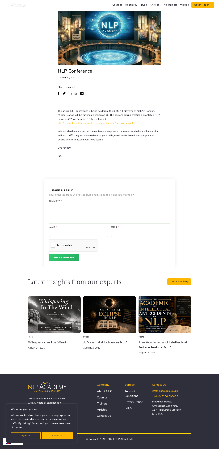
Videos (184, 5)
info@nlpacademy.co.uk (165, 391)
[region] (41, 423)
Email (115, 227)
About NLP (132, 5)
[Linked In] (70, 93)
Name (53, 227)
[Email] (82, 93)
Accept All (57, 435)
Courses (117, 5)
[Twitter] (64, 93)
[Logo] (15, 5)
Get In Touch (201, 5)
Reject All (26, 435)
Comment (55, 201)
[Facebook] (59, 93)
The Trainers (169, 5)
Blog (144, 5)
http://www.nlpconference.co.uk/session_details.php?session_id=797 (96, 123)
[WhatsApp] (76, 93)
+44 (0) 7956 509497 (165, 396)
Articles (155, 5)
